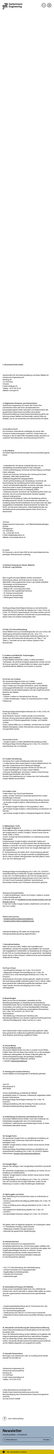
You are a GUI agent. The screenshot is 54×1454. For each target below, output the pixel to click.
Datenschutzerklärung (19, 1061)
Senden (46, 1439)
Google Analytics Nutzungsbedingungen (19, 921)
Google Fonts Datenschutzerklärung (27, 1153)
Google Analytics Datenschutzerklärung (18, 919)
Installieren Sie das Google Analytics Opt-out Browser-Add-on (27, 900)
